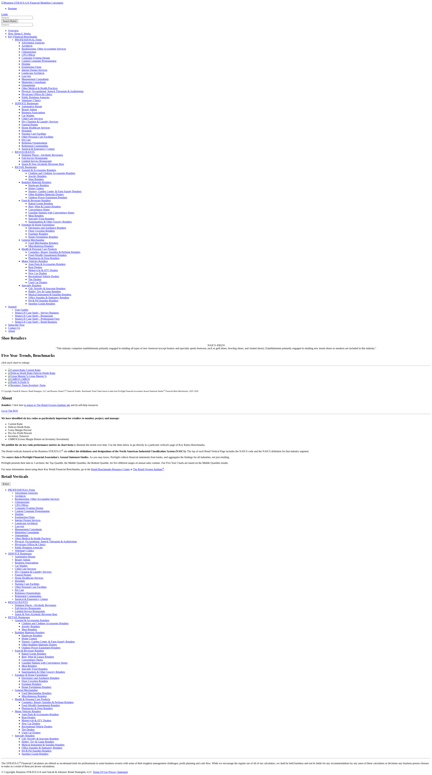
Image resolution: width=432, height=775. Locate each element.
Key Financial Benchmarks (22, 36)
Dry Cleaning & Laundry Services (40, 121)
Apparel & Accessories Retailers (39, 170)
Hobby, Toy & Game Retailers (44, 291)
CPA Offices (28, 54)
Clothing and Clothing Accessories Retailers (51, 173)
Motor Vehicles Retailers (35, 261)
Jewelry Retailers (37, 176)
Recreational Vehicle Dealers (43, 276)
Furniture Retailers (38, 233)
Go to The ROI (9, 410)
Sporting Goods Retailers (41, 303)
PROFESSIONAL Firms (28, 39)
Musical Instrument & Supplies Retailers (49, 294)
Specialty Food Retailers (41, 218)
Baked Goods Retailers (40, 203)
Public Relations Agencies (35, 97)
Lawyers (26, 76)
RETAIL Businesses (26, 167)
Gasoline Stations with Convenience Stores (51, 212)
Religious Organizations (34, 142)
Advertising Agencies (33, 42)
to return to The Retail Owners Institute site (47, 405)
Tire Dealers (34, 279)
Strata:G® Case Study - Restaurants (34, 315)
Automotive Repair (32, 106)
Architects (27, 45)
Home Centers (36, 188)
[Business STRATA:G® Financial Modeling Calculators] (32, 2)
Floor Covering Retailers (41, 230)
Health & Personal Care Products (39, 249)
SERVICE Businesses (26, 103)
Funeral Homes (30, 124)
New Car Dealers (37, 273)
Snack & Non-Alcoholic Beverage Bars (43, 164)
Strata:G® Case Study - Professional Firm (37, 318)
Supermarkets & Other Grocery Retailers (50, 221)
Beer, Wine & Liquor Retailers (44, 206)
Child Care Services (32, 118)
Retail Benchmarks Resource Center (110, 469)
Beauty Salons (29, 109)
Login (4, 14)
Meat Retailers (36, 215)
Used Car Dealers (37, 282)
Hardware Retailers (38, 185)
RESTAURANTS (25, 152)
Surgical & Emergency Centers (38, 148)
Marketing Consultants (34, 82)
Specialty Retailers (31, 285)
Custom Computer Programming (39, 60)
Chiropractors (29, 51)
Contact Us (14, 327)
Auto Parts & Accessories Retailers (46, 264)
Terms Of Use (100, 772)
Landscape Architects (33, 73)
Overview (13, 30)
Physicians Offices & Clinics (37, 94)
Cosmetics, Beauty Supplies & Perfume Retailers (54, 252)
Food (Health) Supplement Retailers (47, 255)
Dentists (26, 64)
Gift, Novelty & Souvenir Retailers (46, 288)
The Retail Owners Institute (148, 469)
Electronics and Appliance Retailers (47, 227)
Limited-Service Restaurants (37, 161)
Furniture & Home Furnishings (38, 224)
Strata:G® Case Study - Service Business (37, 312)
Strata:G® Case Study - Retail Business (36, 321)
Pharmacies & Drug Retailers (43, 258)
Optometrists (28, 85)
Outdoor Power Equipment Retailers (47, 197)
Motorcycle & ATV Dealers (43, 270)
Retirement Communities (35, 145)
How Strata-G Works (19, 33)
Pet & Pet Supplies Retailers (43, 300)
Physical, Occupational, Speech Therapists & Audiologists (53, 91)
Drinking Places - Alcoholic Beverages (42, 155)
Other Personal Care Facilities (37, 136)
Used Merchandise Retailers (43, 243)
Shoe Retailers (36, 179)
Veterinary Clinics (31, 100)
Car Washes (28, 115)
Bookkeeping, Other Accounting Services (44, 48)
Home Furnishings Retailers (43, 236)
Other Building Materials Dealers (46, 194)
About (11, 331)
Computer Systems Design (36, 57)
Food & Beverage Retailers (36, 200)
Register (12, 8)
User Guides (21, 309)
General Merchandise (33, 240)
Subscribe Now (16, 324)
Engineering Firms (31, 67)
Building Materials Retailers (36, 182)
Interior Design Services (34, 70)
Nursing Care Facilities (34, 133)
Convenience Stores (39, 209)
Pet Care (26, 139)
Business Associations (33, 112)
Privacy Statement (118, 772)
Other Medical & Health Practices (40, 88)
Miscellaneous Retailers (40, 246)
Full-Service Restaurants (35, 158)
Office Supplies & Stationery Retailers (48, 297)
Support (12, 306)
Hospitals (27, 130)
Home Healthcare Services (36, 127)
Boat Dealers (35, 267)
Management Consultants (35, 79)
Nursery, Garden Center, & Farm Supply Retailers (55, 191)
